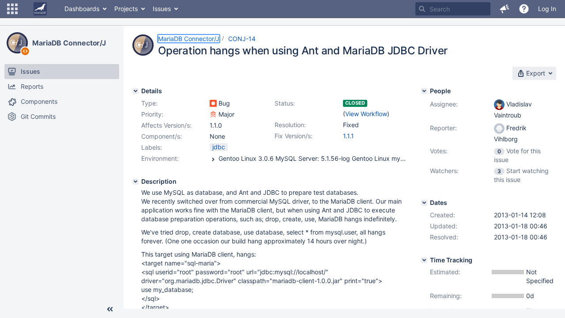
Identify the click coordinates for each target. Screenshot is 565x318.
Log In (547, 8)
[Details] (135, 91)
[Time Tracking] (424, 260)
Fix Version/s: (294, 136)
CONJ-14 (242, 38)
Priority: (152, 114)
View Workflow (366, 113)
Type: (149, 103)
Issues (162, 8)
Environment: (160, 158)
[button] (12, 9)
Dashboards (81, 8)
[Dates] (424, 203)
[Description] (135, 181)
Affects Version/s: (166, 125)
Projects (126, 8)
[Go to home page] (40, 9)
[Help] (524, 9)
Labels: (151, 147)
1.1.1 (348, 136)
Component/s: (161, 136)
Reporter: (443, 128)
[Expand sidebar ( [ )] (110, 309)
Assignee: (444, 104)
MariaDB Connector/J (69, 42)
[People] (424, 91)
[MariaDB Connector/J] (17, 42)
